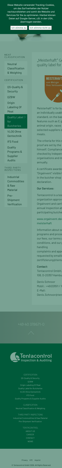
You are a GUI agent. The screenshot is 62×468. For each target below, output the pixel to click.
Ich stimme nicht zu (40, 27)
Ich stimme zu (19, 27)
